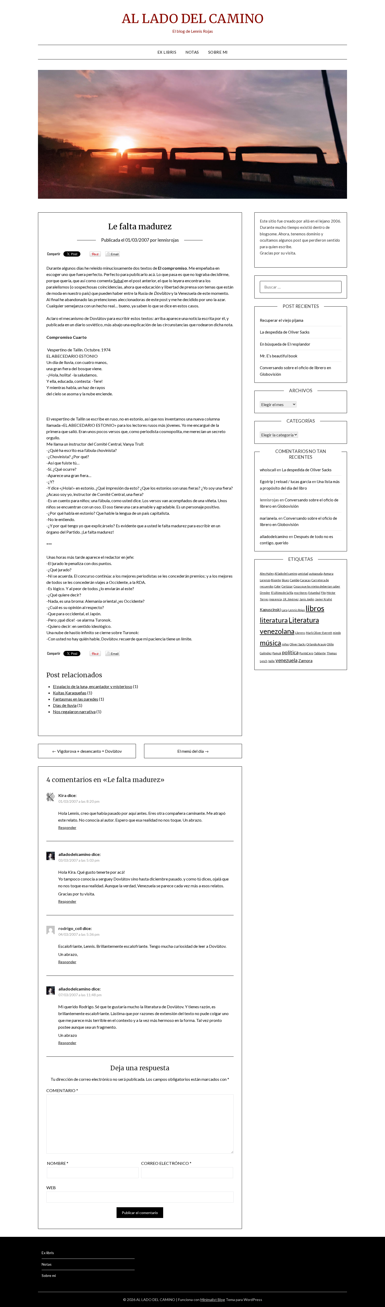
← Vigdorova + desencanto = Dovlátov (87, 751)
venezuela (287, 660)
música (270, 643)
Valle (271, 661)
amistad (303, 573)
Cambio (294, 580)
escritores (300, 592)
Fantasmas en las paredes (75, 698)
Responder (67, 827)
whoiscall (268, 469)
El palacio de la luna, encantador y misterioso (92, 686)
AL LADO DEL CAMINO (192, 18)
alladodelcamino (274, 536)
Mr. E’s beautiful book (278, 355)
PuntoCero (306, 653)
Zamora (305, 660)
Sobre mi (218, 52)
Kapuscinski (270, 609)
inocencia (275, 599)
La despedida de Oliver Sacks (285, 332)
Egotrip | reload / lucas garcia (285, 481)
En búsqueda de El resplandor (285, 344)
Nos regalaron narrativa (74, 711)
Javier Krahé (323, 599)
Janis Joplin (306, 599)
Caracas (305, 580)
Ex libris (167, 52)
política (290, 652)
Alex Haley (267, 573)
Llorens (300, 632)
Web (51, 1187)
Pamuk (276, 653)
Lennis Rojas (296, 610)
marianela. (269, 518)
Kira (62, 795)
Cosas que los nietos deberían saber (317, 586)
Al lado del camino (285, 573)
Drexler (265, 592)
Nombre (57, 1163)
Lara (285, 610)
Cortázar (287, 586)
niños (285, 644)
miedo (337, 632)
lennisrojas (168, 240)
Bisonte (276, 580)
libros (315, 608)
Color (277, 586)
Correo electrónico (166, 1163)
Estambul (314, 592)
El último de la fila (282, 592)
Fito (323, 592)
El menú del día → (193, 751)
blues (285, 580)
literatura (274, 620)
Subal (118, 280)
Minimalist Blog (212, 1299)
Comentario (62, 1090)
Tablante (320, 653)
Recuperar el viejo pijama (281, 320)
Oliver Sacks (298, 644)
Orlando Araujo (316, 644)
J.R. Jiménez (291, 599)
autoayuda (316, 573)
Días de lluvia (64, 705)
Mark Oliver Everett (319, 632)
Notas (192, 52)
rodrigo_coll (70, 928)
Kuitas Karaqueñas (69, 692)
